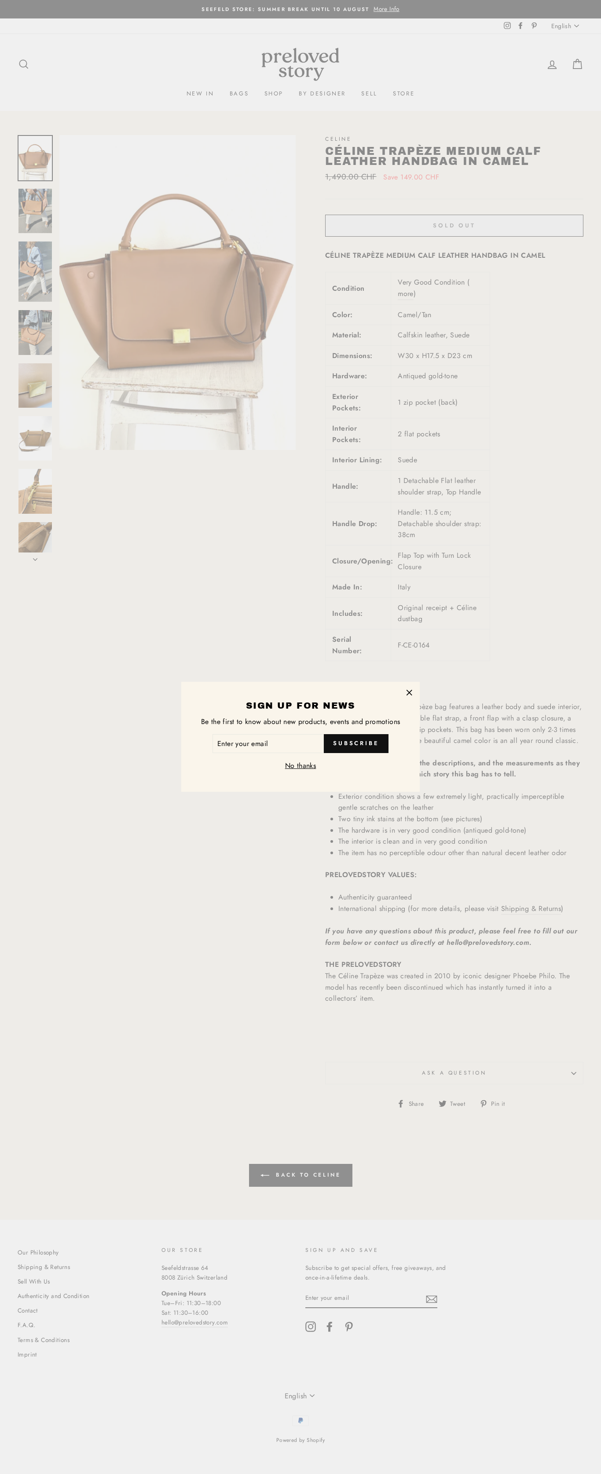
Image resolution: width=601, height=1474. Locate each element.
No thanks (300, 766)
